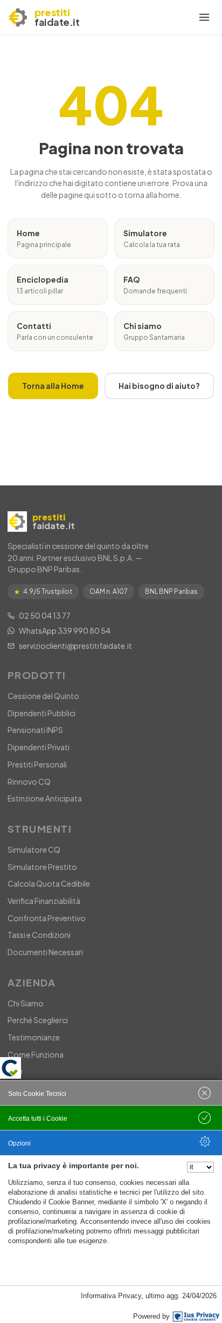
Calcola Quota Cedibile (49, 883)
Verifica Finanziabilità (44, 901)
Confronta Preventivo (47, 918)
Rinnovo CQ (29, 781)
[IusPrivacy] (196, 1316)
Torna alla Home (53, 385)
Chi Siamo (26, 1003)
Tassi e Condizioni (39, 935)
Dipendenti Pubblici (41, 713)
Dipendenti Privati (39, 747)
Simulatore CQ (34, 849)
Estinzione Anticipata (45, 798)
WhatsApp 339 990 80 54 (64, 630)
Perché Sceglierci (38, 1020)
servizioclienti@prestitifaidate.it (75, 645)
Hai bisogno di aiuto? (159, 385)
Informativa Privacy (111, 1296)
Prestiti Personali (37, 764)
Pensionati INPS (35, 730)
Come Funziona (36, 1054)
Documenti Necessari (45, 952)
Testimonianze (34, 1037)
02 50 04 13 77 (45, 615)
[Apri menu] (204, 17)
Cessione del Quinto (43, 696)
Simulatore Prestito (42, 867)
